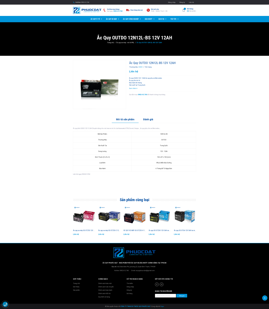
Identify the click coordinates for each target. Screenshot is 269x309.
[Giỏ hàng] (184, 10)
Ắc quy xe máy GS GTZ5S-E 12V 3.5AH (111, 230)
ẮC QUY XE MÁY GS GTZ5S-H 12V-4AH (136, 230)
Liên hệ (191, 2)
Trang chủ (76, 283)
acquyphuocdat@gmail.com (145, 270)
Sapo (162, 306)
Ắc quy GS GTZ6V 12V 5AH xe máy (160, 230)
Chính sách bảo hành (105, 290)
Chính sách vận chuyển (106, 287)
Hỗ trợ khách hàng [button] (135, 279)
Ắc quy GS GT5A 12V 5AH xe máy (185, 230)
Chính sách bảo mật (105, 283)
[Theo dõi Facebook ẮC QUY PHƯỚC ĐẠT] (157, 284)
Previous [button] (80, 221)
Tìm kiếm (130, 283)
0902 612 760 (85, 2)
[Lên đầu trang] (264, 298)
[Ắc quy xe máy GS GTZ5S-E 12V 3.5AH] (109, 217)
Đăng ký (182, 2)
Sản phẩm (191, 10)
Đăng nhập (171, 2)
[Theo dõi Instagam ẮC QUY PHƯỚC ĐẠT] (161, 284)
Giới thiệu (76, 287)
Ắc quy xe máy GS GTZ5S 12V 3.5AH (85, 230)
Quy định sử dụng (104, 297)
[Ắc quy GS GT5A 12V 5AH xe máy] (185, 217)
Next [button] (189, 221)
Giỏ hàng (129, 293)
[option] (99, 84)
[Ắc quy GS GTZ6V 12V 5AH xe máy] (160, 217)
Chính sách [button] (103, 279)
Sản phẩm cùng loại (134, 200)
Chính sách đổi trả (104, 293)
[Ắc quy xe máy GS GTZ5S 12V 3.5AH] (84, 217)
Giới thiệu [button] (77, 279)
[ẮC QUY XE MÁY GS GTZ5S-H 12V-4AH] (134, 217)
